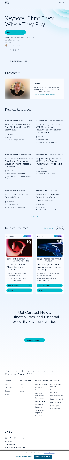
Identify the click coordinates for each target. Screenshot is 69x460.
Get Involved (54, 380)
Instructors (8, 388)
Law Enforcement (41, 401)
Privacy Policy (8, 441)
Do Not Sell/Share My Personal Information (15, 447)
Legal (22, 391)
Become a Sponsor (56, 396)
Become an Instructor (54, 391)
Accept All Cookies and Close (43, 456)
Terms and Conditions (10, 444)
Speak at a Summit (56, 399)
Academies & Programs (39, 389)
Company (8, 380)
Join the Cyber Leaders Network (55, 407)
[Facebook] (19, 438)
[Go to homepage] (7, 2)
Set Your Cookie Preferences (24, 456)
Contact (22, 384)
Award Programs (55, 402)
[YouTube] (15, 438)
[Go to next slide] (62, 228)
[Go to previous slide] (58, 228)
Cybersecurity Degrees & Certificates (39, 413)
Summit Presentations (11, 11)
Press (7, 394)
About (7, 384)
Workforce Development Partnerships (39, 396)
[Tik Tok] (23, 438)
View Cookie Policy (49, 453)
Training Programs (42, 380)
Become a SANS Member (55, 385)
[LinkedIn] (6, 438)
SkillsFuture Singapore (39, 406)
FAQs (21, 388)
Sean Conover (11, 44)
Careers (7, 391)
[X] (10, 438)
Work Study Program (42, 384)
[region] (34, 455)
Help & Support (25, 380)
